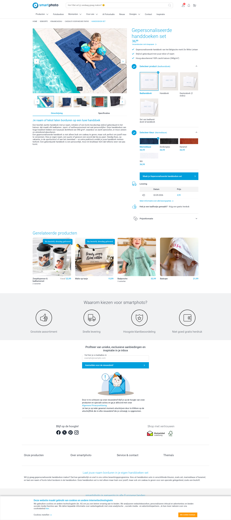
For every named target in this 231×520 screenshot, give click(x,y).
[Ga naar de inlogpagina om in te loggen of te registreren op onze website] (183, 5)
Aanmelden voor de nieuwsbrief (99, 365)
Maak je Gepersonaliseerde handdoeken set (162, 176)
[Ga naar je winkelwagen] (195, 5)
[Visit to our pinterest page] (70, 432)
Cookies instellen (41, 515)
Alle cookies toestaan (187, 515)
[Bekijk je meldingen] (189, 5)
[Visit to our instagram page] (76, 432)
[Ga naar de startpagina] (45, 5)
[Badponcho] (137, 257)
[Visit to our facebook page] (58, 432)
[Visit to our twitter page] (64, 432)
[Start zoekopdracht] (169, 5)
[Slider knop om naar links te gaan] (36, 61)
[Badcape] (179, 257)
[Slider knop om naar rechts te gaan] (123, 61)
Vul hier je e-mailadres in (95, 355)
